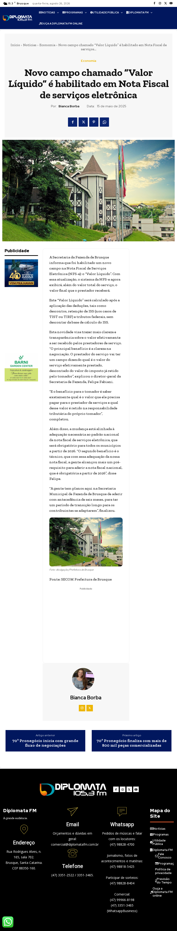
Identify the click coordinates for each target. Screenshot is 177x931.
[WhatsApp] (104, 122)
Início (15, 45)
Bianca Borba (69, 106)
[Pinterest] (93, 122)
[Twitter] (165, 3)
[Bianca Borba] (86, 679)
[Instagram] (160, 3)
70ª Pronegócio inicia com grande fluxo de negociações (45, 743)
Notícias (29, 45)
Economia (47, 45)
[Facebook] (154, 3)
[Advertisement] (28, 320)
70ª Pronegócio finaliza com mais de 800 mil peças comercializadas (132, 743)
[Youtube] (171, 3)
